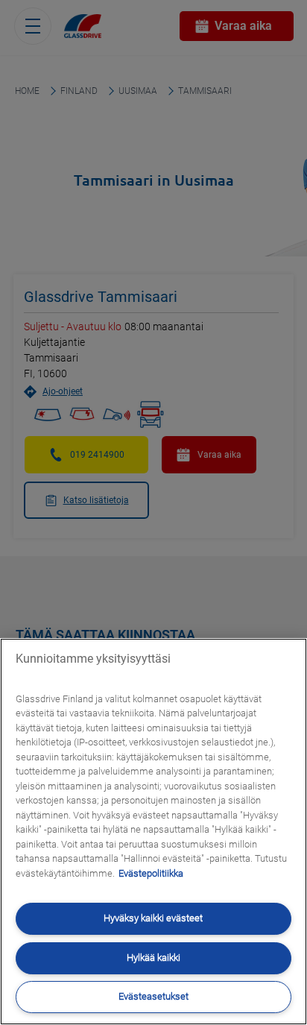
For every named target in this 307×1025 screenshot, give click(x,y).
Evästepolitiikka (150, 873)
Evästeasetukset (153, 996)
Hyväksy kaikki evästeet (153, 918)
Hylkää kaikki (153, 957)
